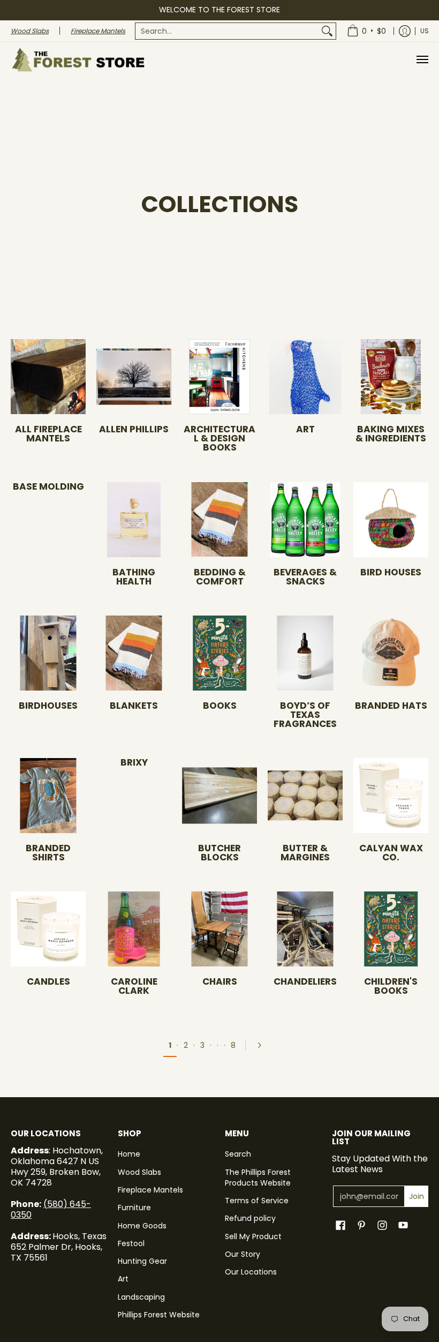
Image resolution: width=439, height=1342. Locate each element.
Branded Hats (391, 705)
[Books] (219, 653)
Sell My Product (253, 1236)
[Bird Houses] (390, 519)
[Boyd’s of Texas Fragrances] (305, 653)
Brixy (134, 762)
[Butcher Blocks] (219, 795)
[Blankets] (133, 653)
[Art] (305, 376)
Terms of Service (257, 1200)
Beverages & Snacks (305, 577)
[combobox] (227, 31)
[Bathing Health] (133, 519)
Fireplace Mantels (150, 1189)
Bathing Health (133, 577)
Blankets (134, 705)
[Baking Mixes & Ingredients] (390, 376)
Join (416, 1196)
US (424, 30)
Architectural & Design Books (219, 438)
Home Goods (142, 1225)
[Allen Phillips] (133, 376)
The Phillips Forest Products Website (258, 1177)
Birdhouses (48, 705)
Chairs (219, 981)
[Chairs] (219, 928)
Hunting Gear (142, 1261)
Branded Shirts (48, 853)
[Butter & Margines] (305, 795)
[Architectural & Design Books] (219, 376)
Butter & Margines (305, 853)
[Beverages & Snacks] (305, 519)
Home (129, 1154)
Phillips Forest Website (159, 1314)
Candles (48, 981)
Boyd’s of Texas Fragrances (305, 714)
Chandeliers (305, 981)
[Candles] (48, 928)
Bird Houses (390, 572)
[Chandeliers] (305, 928)
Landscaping (141, 1297)
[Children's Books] (390, 928)
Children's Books (391, 986)
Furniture (134, 1207)
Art (305, 429)
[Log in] (404, 31)
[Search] (327, 31)
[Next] (263, 1045)
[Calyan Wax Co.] (390, 795)
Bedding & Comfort (220, 577)
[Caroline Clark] (133, 928)
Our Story (242, 1254)
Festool (131, 1243)
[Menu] (421, 59)
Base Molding (48, 486)
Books (220, 705)
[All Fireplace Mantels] (48, 376)
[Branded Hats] (390, 653)
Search (238, 1154)
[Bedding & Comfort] (219, 519)
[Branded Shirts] (48, 795)
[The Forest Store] (78, 59)
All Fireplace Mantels (48, 434)
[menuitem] (235, 31)
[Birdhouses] (48, 653)
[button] (340, 1225)
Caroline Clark (134, 986)
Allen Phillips (134, 429)
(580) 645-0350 (51, 1209)
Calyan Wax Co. (391, 853)
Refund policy (250, 1218)
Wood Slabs (139, 1172)
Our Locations (251, 1271)
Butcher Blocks (219, 853)
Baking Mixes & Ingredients (390, 434)
